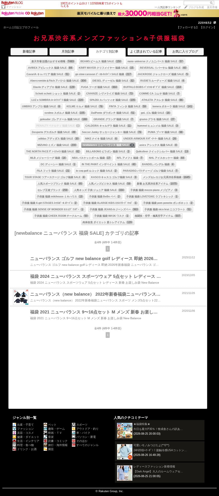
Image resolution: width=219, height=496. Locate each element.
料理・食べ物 (25, 445)
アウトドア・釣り (87, 428)
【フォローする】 (188, 27)
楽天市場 (212, 7)
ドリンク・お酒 (27, 449)
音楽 (51, 437)
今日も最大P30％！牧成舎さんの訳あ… (158, 429)
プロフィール (30, 27)
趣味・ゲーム (56, 428)
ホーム (7, 27)
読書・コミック (58, 441)
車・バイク (83, 432)
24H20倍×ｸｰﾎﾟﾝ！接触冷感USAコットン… (160, 450)
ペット (52, 424)
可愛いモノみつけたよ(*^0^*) (151, 445)
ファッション (13, 6)
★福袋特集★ (141, 424)
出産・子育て (25, 424)
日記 (17, 27)
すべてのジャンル (87, 445)
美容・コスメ (25, 432)
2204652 (205, 22)
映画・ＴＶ (55, 432)
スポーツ (81, 424)
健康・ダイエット (28, 437)
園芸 (51, 449)
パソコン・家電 (86, 437)
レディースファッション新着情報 (154, 466)
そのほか (81, 441)
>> (168, 7)
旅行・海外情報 (58, 445)
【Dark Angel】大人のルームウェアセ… (158, 471)
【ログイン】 (208, 27)
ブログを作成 (196, 7)
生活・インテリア (28, 441)
